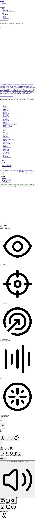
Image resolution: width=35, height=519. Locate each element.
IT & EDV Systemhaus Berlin (7, 126)
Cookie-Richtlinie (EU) (6, 18)
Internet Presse (5, 134)
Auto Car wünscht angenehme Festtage (7, 164)
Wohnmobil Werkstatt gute (3, 87)
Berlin (13, 170)
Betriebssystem (5, 106)
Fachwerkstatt (25, 170)
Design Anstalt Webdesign (7, 144)
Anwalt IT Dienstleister (6, 152)
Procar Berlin (15, 172)
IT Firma (14, 182)
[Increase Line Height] (0, 430)
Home (2, 25)
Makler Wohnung (5, 136)
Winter (7, 174)
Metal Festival (5, 123)
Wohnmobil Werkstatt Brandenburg (29, 84)
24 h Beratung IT (5, 115)
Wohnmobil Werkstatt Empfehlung (17, 85)
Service (3, 13)
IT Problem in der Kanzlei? (7, 147)
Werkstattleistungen (4, 19)
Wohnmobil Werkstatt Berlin (20, 84)
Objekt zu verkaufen (6, 135)
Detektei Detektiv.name (6, 143)
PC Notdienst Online (6, 116)
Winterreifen (12, 174)
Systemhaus (5, 107)
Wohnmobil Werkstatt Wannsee (8, 92)
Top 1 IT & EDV (5, 141)
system (1, 84)
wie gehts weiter (5, 156)
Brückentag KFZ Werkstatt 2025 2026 (7, 165)
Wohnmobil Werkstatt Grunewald (27, 86)
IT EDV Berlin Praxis (6, 120)
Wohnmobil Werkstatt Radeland (7, 91)
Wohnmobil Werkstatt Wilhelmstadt (25, 92)
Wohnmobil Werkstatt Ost (25, 90)
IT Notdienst (5, 111)
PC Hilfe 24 (5, 112)
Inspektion (4, 171)
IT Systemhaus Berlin (6, 148)
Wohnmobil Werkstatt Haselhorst (30, 87)
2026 (4, 170)
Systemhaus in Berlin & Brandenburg (8, 139)
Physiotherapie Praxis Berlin (7, 157)
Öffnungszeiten (5, 9)
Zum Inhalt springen (3, 510)
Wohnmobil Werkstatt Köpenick (15, 89)
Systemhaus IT (5, 105)
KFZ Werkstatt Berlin (29, 171)
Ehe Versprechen (5, 119)
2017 (1, 170)
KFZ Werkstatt (4, 3)
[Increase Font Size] (0, 418)
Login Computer (5, 128)
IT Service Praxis (5, 138)
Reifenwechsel (5, 173)
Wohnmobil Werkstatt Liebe (23, 89)
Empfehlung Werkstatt (21, 170)
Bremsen (15, 170)
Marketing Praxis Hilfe (6, 121)
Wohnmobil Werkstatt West (16, 92)
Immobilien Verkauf (6, 150)
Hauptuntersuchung (31, 170)
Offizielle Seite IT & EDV (7, 113)
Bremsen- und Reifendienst (7, 10)
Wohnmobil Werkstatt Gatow (9, 86)
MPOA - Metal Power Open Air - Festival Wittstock (10, 118)
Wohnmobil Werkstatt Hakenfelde (12, 87)
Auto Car (2, 1)
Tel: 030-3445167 (4, 160)
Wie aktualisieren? (25, 461)
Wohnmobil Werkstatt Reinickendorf (16, 91)
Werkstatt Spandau (3, 174)
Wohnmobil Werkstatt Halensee (21, 87)
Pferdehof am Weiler (6, 127)
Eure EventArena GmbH (6, 137)
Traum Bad (4, 129)
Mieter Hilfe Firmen (6, 142)
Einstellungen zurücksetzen (3, 511)
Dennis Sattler (5, 155)
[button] (0, 187)
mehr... (2, 101)
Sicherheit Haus (5, 132)
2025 (3, 170)
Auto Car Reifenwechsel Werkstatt (6, 166)
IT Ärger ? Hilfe (5, 122)
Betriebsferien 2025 (4, 181)
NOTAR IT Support (6, 153)
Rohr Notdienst (5, 146)
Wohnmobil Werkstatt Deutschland (7, 85)
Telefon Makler (5, 133)
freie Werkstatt (27, 170)
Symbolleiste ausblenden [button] (3, 227)
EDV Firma (17, 170)
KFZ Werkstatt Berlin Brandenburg (8, 125)
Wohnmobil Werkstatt (13, 84)
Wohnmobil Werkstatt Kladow (6, 89)
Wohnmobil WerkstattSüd (17, 93)
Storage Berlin (5, 117)
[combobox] (17, 185)
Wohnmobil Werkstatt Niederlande (7, 90)
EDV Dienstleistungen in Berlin (7, 108)
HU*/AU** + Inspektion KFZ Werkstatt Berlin (9, 11)
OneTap (5, 225)
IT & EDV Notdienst (6, 110)
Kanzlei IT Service (5, 151)
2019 (2, 170)
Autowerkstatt (11, 170)
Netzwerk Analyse (5, 131)
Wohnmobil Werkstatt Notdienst (17, 90)
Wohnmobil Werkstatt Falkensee (26, 85)
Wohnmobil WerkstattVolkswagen (25, 93)
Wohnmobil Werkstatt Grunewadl (18, 86)
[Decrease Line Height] (0, 433)
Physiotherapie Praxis (6, 114)
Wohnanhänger (4, 84)
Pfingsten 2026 (4, 178)
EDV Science (5, 109)
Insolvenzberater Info (6, 149)
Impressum (4, 17)
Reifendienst (24, 172)
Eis (18, 170)
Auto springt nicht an (7, 170)
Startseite (3, 8)
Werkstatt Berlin (29, 173)
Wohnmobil (8, 84)
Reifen (21, 172)
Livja (4, 130)
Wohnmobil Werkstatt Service (26, 91)
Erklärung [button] (1, 226)
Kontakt (4, 16)
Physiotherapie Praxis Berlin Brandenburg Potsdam (10, 124)
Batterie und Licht (5, 12)
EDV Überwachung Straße (7, 154)
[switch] (3, 303)
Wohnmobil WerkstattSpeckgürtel (8, 93)
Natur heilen (5, 140)
